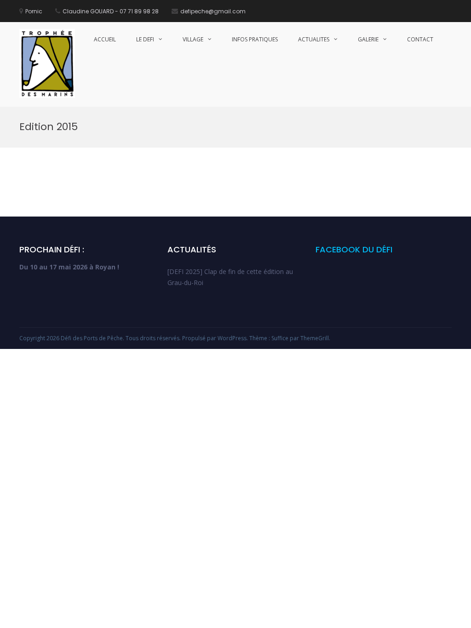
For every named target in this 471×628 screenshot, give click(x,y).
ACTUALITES (313, 39)
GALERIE (368, 39)
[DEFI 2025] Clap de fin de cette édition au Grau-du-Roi (230, 277)
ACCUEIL (105, 39)
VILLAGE (193, 39)
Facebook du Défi (354, 249)
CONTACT (420, 39)
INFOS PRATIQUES (255, 39)
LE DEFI (145, 39)
